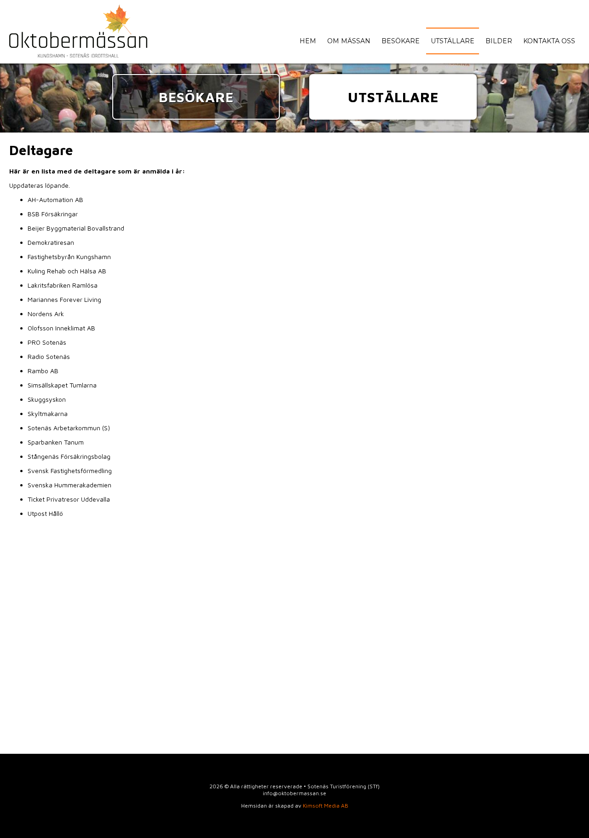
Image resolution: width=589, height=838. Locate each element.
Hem (308, 41)
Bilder (498, 41)
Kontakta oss (549, 41)
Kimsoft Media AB (325, 805)
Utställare (452, 41)
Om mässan (348, 41)
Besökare (400, 41)
